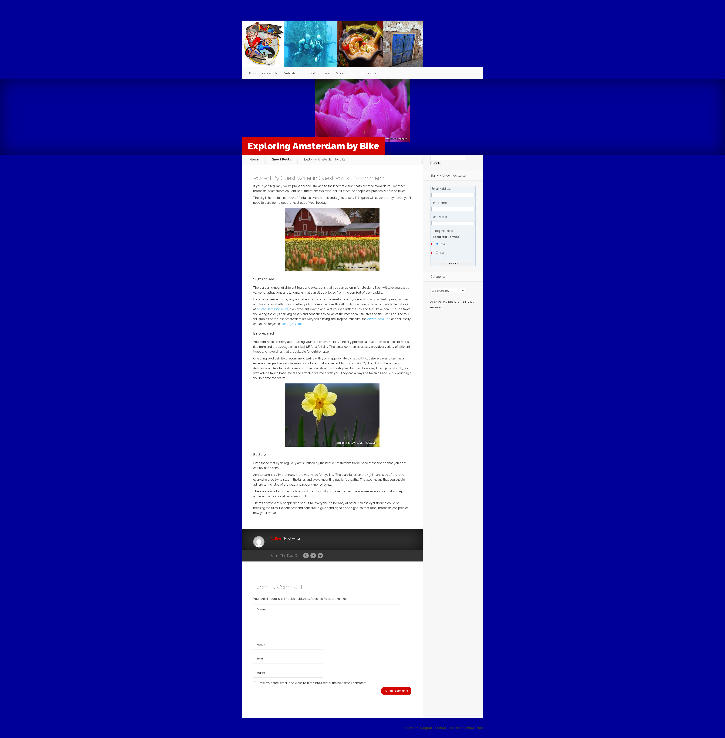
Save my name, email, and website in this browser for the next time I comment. (312, 683)
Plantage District (292, 324)
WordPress (474, 728)
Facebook (313, 556)
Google (306, 556)
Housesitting (368, 73)
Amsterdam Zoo (378, 319)
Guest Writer (296, 178)
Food (311, 73)
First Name (439, 202)
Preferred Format (445, 236)
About (252, 73)
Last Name (439, 216)
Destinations (291, 73)
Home (254, 159)
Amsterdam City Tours (272, 309)
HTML (443, 244)
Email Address (441, 188)
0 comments (369, 178)
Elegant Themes (433, 728)
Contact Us (269, 73)
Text (442, 253)
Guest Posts (281, 159)
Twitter (320, 556)
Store (340, 73)
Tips (352, 73)
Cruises (326, 73)
